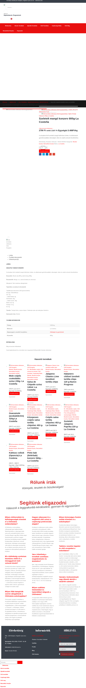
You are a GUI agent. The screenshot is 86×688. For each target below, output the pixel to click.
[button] (1, 659)
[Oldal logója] (11, 4)
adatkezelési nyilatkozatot (72, 651)
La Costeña (61, 143)
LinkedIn (47, 154)
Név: (60, 641)
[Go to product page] (17, 366)
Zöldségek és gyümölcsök (57, 332)
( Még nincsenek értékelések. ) (46, 128)
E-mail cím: (62, 646)
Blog (33, 650)
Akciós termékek (19, 25)
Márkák (11, 369)
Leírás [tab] (11, 255)
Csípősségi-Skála (56, 25)
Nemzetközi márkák (14, 373)
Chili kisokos (35, 654)
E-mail (54, 154)
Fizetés (34, 646)
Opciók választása (15, 469)
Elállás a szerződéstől (37, 635)
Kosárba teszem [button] (14, 393)
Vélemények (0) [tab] (14, 259)
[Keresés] (78, 8)
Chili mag (67, 25)
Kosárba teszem (44, 151)
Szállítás (34, 643)
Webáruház (8, 25)
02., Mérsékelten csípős (33, 369)
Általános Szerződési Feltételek (39, 639)
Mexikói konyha (18, 369)
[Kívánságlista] (5, 19)
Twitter (43, 154)
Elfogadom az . (69, 651)
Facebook (40, 154)
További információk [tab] (15, 257)
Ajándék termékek (32, 25)
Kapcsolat (20, 30)
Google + (50, 154)
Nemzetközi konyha (8, 30)
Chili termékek (45, 25)
